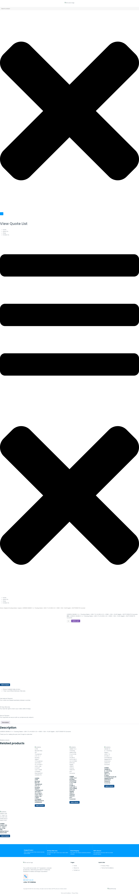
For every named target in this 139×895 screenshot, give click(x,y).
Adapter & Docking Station (10, 608)
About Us (5, 231)
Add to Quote (5, 684)
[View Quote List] (2, 219)
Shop (4, 233)
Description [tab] (5, 722)
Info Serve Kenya (35, 888)
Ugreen (20, 608)
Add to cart (75, 621)
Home (4, 229)
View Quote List (13, 223)
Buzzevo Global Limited (61, 888)
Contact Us (6, 235)
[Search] (1, 213)
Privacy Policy (75, 893)
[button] (69, 416)
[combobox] (69, 8)
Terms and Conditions (66, 893)
